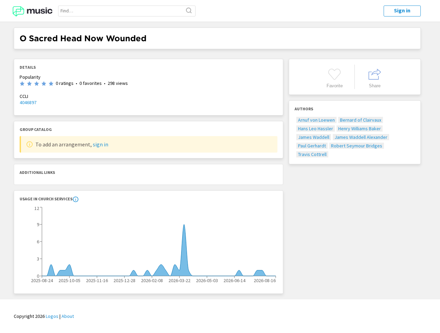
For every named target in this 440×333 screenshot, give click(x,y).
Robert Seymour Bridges (356, 146)
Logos (52, 316)
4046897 (28, 102)
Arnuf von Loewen (316, 120)
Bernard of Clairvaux (360, 120)
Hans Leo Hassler (315, 128)
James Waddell (313, 137)
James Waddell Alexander (360, 137)
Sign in (402, 10)
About (68, 316)
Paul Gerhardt (312, 146)
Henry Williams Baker (359, 128)
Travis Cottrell (312, 154)
